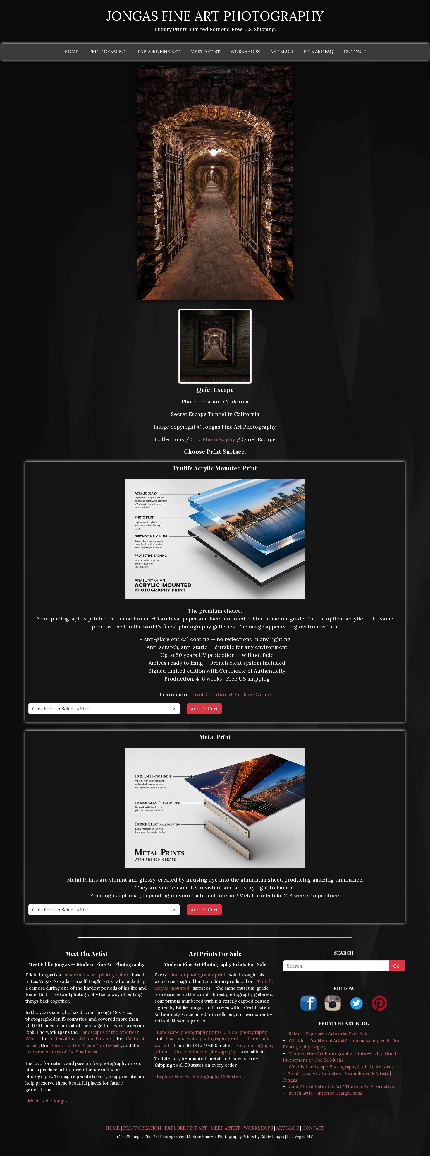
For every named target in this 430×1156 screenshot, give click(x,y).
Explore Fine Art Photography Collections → (203, 1076)
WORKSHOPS (245, 51)
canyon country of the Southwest (63, 1052)
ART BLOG (281, 51)
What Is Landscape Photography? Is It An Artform (340, 1067)
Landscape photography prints (189, 1032)
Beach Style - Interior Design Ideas (325, 1093)
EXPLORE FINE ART (158, 51)
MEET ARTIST (205, 51)
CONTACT (355, 51)
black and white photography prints (203, 1038)
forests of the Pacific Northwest (85, 1045)
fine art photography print (198, 975)
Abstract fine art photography (205, 1052)
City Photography (212, 439)
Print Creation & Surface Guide (231, 694)
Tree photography (247, 1032)
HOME (71, 51)
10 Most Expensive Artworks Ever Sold (328, 1033)
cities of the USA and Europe (81, 1038)
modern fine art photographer (96, 975)
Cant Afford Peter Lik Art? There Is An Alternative (341, 1086)
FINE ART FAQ (318, 51)
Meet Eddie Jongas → (50, 1101)
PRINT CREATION (108, 51)
